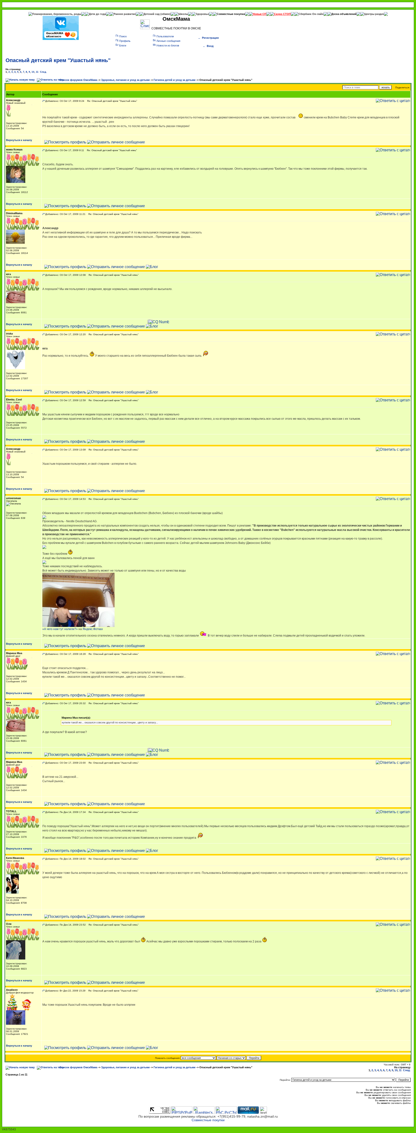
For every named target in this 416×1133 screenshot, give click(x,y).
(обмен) (165, 14)
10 (33, 72)
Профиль (124, 40)
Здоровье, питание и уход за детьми (125, 79)
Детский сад (151, 14)
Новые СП (259, 14)
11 (37, 72)
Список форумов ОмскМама (78, 79)
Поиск (123, 36)
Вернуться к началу (19, 140)
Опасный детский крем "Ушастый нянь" (58, 60)
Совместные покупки (231, 14)
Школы (183, 14)
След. (43, 72)
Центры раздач (374, 14)
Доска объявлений (344, 14)
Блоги (122, 45)
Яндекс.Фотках (93, 629)
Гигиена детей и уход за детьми (174, 79)
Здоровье (202, 14)
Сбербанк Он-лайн (311, 14)
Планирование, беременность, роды (56, 14)
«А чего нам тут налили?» (60, 629)
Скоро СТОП (282, 14)
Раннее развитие (125, 14)
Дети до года (97, 14)
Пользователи (165, 36)
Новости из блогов (167, 45)
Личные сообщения (168, 40)
